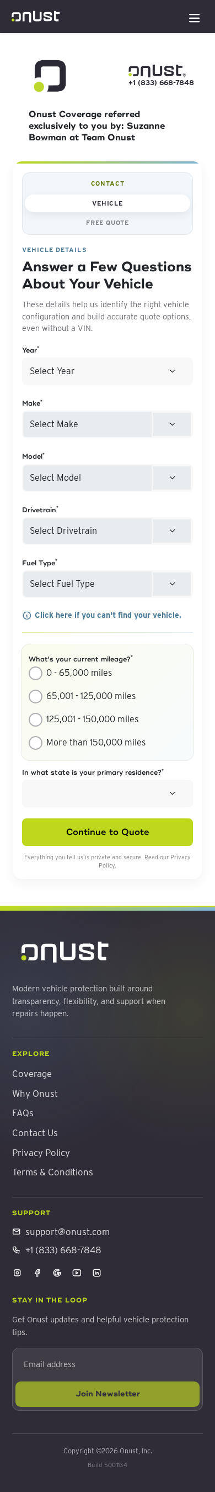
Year (30, 350)
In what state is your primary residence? (93, 772)
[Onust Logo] (36, 17)
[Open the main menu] (194, 16)
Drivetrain (40, 510)
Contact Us (35, 1132)
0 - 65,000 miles (79, 673)
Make (32, 403)
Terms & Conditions (52, 1172)
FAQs (23, 1112)
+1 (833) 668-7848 (157, 82)
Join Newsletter (108, 1394)
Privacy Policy (41, 1152)
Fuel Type (39, 563)
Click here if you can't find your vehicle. (108, 614)
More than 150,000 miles (96, 742)
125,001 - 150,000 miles (92, 719)
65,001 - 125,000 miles (91, 696)
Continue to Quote (107, 832)
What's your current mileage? (81, 659)
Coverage (32, 1073)
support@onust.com (67, 1231)
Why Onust (35, 1093)
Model (33, 456)
